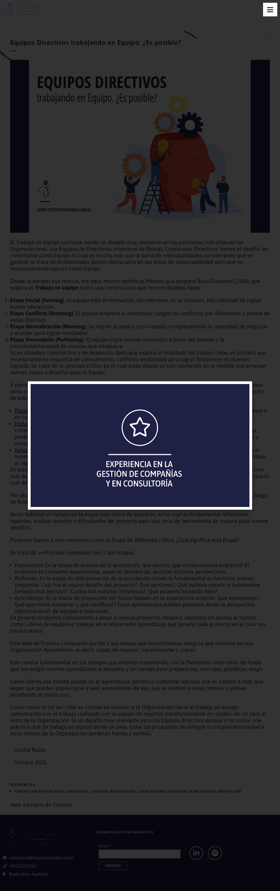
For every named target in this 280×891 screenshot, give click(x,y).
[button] (245, 389)
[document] (140, 445)
